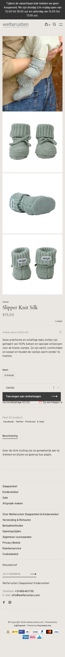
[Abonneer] (32, 574)
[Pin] (22, 633)
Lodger (58, 321)
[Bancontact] (29, 633)
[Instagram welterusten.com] (9, 602)
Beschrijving (10, 436)
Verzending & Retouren (16, 520)
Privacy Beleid (11, 543)
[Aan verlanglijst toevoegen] (60, 332)
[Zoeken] (55, 25)
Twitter (20, 421)
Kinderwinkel (10, 492)
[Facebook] (3, 602)
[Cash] (8, 633)
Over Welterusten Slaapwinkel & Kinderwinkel (30, 514)
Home (5, 302)
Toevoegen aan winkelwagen (23, 396)
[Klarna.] (33, 638)
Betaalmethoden (12, 526)
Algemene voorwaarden (17, 537)
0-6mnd (9, 375)
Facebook (8, 421)
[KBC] (39, 638)
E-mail (40, 421)
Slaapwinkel (9, 486)
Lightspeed (19, 625)
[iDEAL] (15, 633)
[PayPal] (42, 633)
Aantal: (10, 388)
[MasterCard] (49, 633)
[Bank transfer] (35, 633)
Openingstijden (11, 531)
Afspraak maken (12, 503)
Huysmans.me (44, 625)
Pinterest (30, 421)
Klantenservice (11, 548)
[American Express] (26, 638)
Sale (5, 498)
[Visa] (56, 633)
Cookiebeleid (10, 554)
